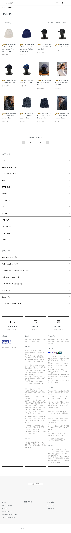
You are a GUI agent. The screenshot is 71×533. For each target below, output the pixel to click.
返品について (6, 508)
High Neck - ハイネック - (11, 277)
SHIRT (4, 193)
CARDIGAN (6, 187)
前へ (23, 142)
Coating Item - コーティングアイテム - (16, 270)
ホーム (3, 8)
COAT (4, 160)
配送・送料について (7, 505)
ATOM (30, 502)
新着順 (64, 22)
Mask (4, 239)
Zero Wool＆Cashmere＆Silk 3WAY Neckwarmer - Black (9, 116)
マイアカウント (51, 502)
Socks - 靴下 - (7, 297)
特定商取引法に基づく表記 (9, 514)
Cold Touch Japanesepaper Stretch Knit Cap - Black (44, 47)
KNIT (4, 180)
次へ (47, 142)
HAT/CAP (10, 8)
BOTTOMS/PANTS (9, 173)
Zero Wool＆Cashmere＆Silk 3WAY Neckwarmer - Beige (62, 116)
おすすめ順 (50, 22)
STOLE (4, 206)
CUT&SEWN (6, 200)
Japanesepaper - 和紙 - (10, 257)
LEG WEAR (6, 226)
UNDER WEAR (7, 233)
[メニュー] (68, 3)
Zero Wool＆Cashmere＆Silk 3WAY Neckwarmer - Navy (44, 116)
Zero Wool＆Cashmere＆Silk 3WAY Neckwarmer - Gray (26, 116)
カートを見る (50, 505)
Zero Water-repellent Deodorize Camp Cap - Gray (44, 82)
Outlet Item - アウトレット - (12, 303)
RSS (25, 502)
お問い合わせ (50, 508)
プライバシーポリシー (8, 517)
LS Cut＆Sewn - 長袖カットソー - (14, 283)
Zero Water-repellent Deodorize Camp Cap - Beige (62, 82)
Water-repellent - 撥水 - (10, 264)
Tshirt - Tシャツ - (8, 290)
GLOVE (4, 213)
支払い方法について (7, 511)
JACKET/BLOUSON (9, 167)
